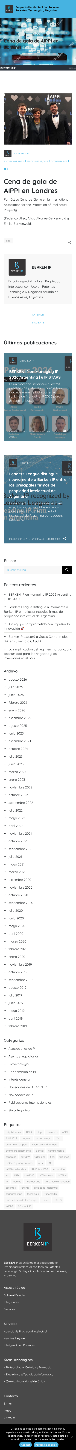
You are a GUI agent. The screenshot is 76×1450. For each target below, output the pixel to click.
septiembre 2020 (20, 903)
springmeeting (14, 1193)
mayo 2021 (16, 864)
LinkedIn (9, 1417)
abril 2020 (15, 934)
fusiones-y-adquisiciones (20, 1163)
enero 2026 (16, 710)
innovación (59, 1169)
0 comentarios (59, 161)
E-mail (8, 1403)
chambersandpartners (44, 1144)
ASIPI (65, 1132)
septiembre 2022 (20, 803)
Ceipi (59, 1138)
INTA (17, 1175)
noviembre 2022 (20, 787)
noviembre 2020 (20, 887)
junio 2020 (16, 918)
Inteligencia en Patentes (19, 1345)
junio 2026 (16, 695)
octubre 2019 (17, 972)
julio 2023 (15, 756)
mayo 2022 (16, 818)
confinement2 (56, 1150)
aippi (8, 240)
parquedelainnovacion (57, 1181)
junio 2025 (16, 733)
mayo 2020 (16, 926)
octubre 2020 (18, 895)
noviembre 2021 (20, 833)
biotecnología (43, 1138)
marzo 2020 (17, 941)
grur (40, 1163)
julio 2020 (15, 910)
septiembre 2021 (20, 849)
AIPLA (29, 1132)
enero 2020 (16, 957)
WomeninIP (24, 1206)
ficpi (52, 1156)
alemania (52, 1132)
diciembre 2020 (19, 880)
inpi (8, 1175)
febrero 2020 (18, 949)
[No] (71, 1437)
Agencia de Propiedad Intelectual (25, 1331)
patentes (11, 1187)
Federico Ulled (15, 218)
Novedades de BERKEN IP (27, 1087)
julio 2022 (15, 810)
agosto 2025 (17, 726)
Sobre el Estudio (14, 1295)
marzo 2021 (17, 872)
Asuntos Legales (14, 1338)
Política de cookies (46, 1444)
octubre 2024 (18, 749)
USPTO (58, 1200)
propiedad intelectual (46, 1187)
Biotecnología (18, 1064)
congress (11, 1156)
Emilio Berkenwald (17, 224)
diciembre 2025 (19, 718)
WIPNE (9, 1206)
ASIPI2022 (11, 1138)
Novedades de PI (21, 1095)
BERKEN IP (23, 153)
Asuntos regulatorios (23, 1056)
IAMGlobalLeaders (16, 1169)
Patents (25, 1187)
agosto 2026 (17, 679)
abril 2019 (15, 1018)
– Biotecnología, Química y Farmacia (27, 1367)
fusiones (64, 1156)
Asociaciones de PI (14, 161)
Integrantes (11, 1302)
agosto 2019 (17, 988)
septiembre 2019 (20, 980)
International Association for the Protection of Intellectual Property (36, 204)
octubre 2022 (18, 795)
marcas (17, 1181)
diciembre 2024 (19, 741)
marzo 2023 (17, 772)
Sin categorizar (19, 1110)
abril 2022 (15, 826)
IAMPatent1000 (39, 1169)
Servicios (9, 1309)
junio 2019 (15, 1003)
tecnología (33, 1193)
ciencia (39, 1150)
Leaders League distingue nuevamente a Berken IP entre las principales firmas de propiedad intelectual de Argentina (37, 485)
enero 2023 (16, 780)
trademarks (50, 1193)
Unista (45, 1200)
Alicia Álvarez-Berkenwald (47, 218)
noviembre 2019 (20, 964)
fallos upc (39, 1156)
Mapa (7, 1410)
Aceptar (25, 1444)
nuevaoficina (33, 1181)
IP (7, 1181)
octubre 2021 (17, 841)
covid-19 (25, 1156)
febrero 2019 (17, 1026)
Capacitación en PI (22, 1072)
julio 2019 (15, 995)
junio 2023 (16, 764)
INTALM (62, 1175)
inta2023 (29, 1175)
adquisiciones (13, 1132)
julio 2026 (15, 687)
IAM (50, 1163)
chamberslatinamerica (18, 1150)
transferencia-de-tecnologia (21, 1200)
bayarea (26, 1138)
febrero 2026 (17, 702)
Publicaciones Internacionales (26, 431)
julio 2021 (15, 857)
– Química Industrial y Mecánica (24, 1381)
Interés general (19, 1079)
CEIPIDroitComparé (16, 1144)
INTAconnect (46, 1175)
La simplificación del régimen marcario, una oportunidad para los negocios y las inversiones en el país (38, 653)
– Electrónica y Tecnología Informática (28, 1374)
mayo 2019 (16, 1011)
